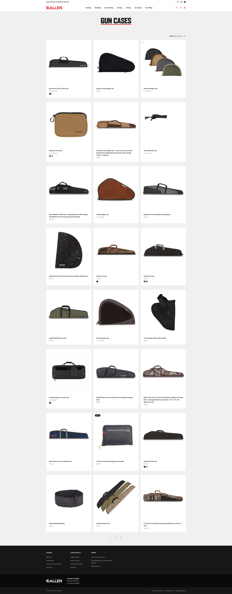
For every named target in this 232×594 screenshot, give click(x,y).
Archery (119, 8)
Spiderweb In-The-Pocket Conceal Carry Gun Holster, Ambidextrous (68, 276)
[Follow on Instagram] (181, 2)
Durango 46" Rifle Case (150, 461)
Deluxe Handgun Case (102, 338)
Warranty (73, 567)
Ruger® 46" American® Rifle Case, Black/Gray (157, 214)
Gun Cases (138, 8)
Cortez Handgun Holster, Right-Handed (155, 338)
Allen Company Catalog (98, 557)
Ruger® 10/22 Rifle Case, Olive (58, 338)
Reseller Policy (95, 566)
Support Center (74, 557)
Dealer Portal (50, 560)
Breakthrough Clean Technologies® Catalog (101, 561)
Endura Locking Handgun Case (105, 88)
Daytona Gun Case (101, 276)
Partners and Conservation (54, 564)
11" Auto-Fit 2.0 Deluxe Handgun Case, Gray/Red (110, 461)
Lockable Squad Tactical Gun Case (59, 397)
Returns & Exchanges (76, 564)
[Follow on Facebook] (178, 2)
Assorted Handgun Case (150, 88)
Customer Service (75, 560)
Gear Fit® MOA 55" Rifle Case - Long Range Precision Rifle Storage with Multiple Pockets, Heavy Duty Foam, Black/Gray (68, 215)
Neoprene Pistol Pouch (55, 150)
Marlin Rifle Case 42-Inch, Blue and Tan (60, 461)
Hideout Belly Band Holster (57, 523)
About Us (48, 557)
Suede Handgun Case (102, 214)
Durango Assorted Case (103, 523)
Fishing (128, 8)
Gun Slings (148, 8)
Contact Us (49, 567)
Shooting (98, 8)
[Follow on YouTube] (185, 2)
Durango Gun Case (149, 276)
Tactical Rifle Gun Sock (150, 150)
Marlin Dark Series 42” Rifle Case (58, 88)
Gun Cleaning (108, 8)
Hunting (88, 8)
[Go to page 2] (120, 537)
